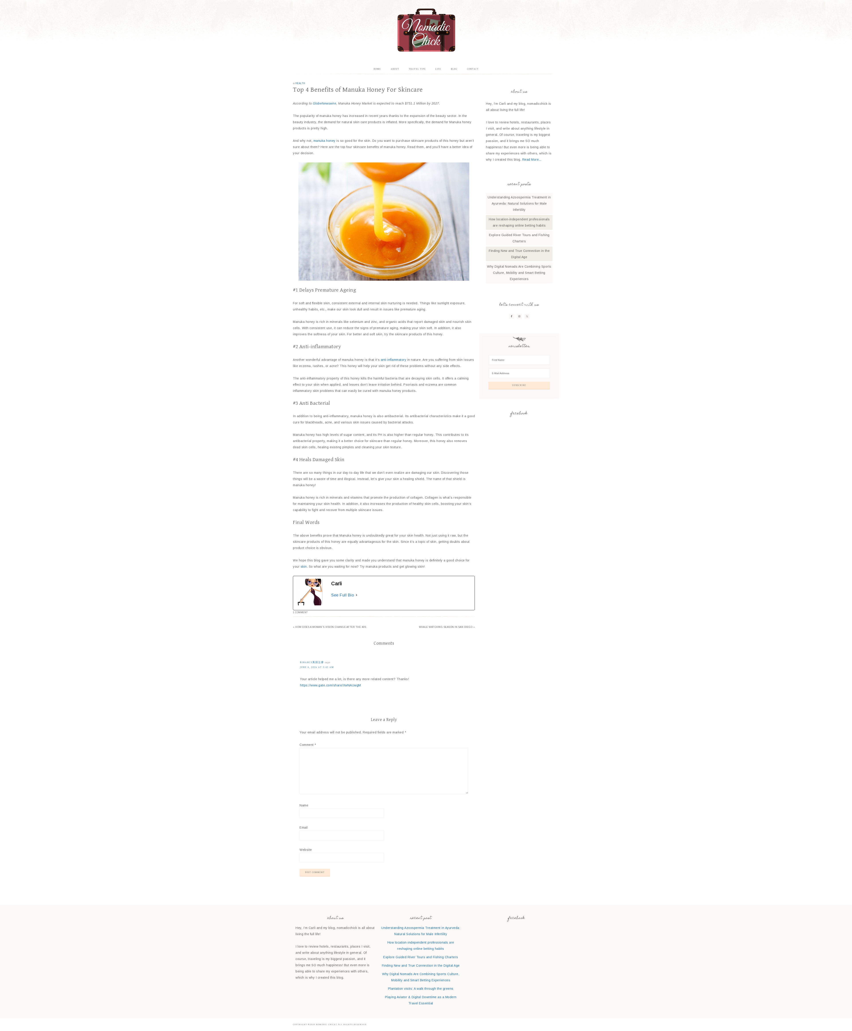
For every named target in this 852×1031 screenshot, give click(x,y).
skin (304, 566)
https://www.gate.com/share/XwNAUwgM (330, 685)
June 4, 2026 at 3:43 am (317, 667)
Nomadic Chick (426, 30)
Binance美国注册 (312, 662)
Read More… (532, 159)
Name (304, 805)
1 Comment (300, 612)
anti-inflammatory (393, 359)
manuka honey (324, 140)
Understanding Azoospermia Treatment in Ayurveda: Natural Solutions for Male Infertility (519, 203)
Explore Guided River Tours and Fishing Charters (420, 957)
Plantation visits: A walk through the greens (421, 988)
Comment (308, 745)
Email (304, 827)
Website (306, 849)
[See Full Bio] (356, 595)
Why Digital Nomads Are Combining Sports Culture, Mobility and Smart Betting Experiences (519, 273)
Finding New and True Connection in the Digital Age (421, 965)
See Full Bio (342, 595)
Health (300, 83)
